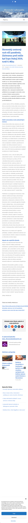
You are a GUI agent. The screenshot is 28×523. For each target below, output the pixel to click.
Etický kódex (13, 520)
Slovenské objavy (5, 68)
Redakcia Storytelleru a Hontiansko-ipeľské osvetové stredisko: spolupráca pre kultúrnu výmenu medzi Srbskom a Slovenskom (20, 370)
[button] (26, 499)
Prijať (14, 513)
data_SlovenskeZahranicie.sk (10, 65)
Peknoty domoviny (19, 67)
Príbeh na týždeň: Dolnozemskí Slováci (7, 365)
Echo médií (12, 67)
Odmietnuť (14, 517)
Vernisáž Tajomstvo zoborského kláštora (13, 389)
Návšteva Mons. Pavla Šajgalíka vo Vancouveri (14, 410)
